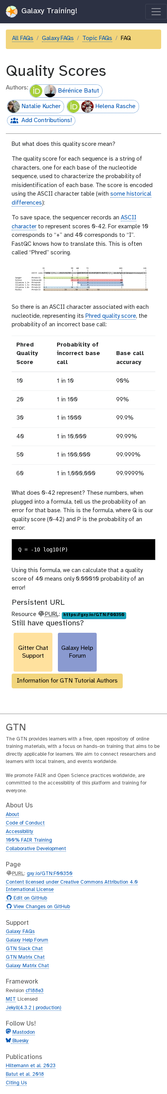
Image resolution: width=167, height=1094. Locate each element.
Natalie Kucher (41, 106)
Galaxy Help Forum (27, 940)
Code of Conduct (25, 823)
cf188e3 (34, 990)
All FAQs (22, 38)
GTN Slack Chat (24, 948)
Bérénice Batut (78, 91)
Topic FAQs (97, 38)
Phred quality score (110, 316)
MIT (11, 999)
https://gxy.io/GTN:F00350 (93, 615)
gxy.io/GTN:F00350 (50, 873)
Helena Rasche (115, 106)
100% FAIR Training (29, 840)
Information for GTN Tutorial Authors (67, 680)
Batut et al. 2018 (25, 1074)
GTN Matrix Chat (25, 957)
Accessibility (19, 831)
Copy (143, 545)
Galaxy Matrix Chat (27, 965)
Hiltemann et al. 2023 (31, 1065)
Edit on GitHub (29, 898)
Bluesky (20, 1040)
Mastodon (23, 1032)
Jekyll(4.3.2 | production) (33, 1007)
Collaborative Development (36, 848)
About (12, 814)
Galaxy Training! (48, 11)
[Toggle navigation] (156, 11)
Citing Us (16, 1082)
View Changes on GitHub (41, 907)
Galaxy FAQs (58, 38)
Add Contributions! (39, 121)
